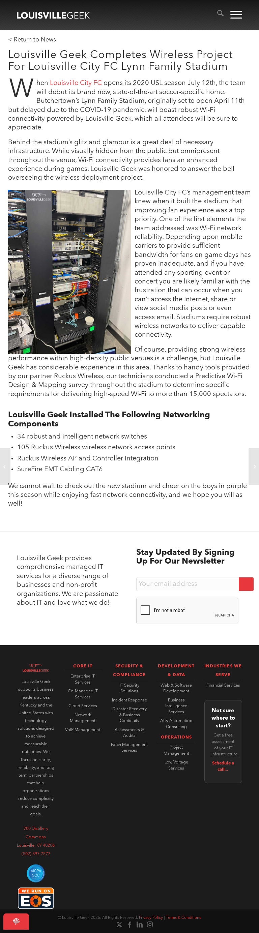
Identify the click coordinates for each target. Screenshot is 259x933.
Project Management (176, 751)
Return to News (35, 40)
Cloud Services (82, 706)
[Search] (217, 15)
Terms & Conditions (183, 918)
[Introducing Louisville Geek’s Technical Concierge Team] (5, 466)
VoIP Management (82, 730)
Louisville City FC (76, 83)
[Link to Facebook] (129, 925)
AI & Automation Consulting (176, 724)
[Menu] (233, 15)
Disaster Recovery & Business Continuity (129, 715)
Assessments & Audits (129, 733)
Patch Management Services (129, 748)
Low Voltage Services (176, 765)
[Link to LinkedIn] (140, 925)
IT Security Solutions (129, 689)
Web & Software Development (176, 689)
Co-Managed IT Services (83, 694)
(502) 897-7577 (36, 854)
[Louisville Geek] (53, 15)
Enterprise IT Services (82, 679)
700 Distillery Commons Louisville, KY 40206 (36, 837)
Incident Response (129, 700)
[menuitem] (217, 15)
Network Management (82, 718)
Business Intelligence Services (176, 706)
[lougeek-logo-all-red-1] (36, 668)
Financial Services (223, 686)
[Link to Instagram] (150, 925)
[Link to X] (119, 925)
